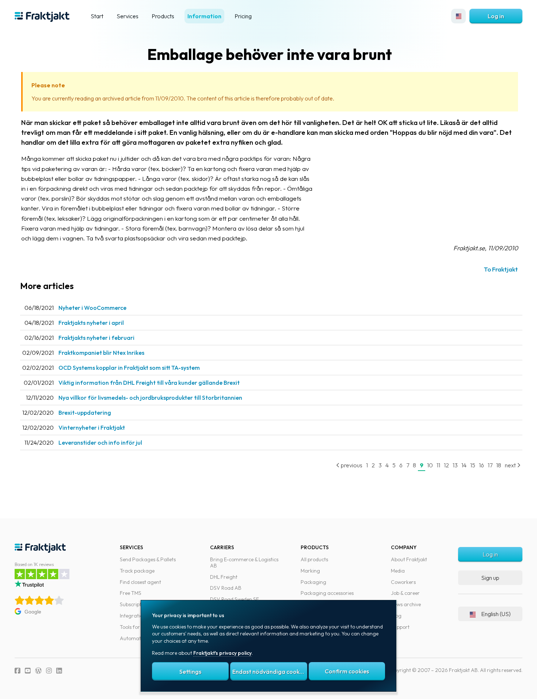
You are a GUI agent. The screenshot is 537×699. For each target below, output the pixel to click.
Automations (135, 638)
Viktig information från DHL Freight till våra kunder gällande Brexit (149, 382)
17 (490, 465)
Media (398, 570)
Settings (190, 671)
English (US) (496, 614)
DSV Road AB (225, 588)
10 (430, 465)
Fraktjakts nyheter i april (91, 322)
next (511, 465)
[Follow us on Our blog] (38, 670)
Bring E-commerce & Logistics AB (244, 562)
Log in (496, 16)
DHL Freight (223, 577)
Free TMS (130, 593)
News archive (406, 604)
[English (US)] (458, 16)
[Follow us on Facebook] (17, 670)
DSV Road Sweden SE (234, 599)
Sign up (490, 577)
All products (314, 559)
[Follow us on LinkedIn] (59, 670)
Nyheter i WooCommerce (92, 307)
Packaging (313, 582)
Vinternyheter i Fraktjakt (91, 427)
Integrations (134, 615)
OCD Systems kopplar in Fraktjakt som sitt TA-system (129, 367)
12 (446, 465)
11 (438, 465)
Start (97, 16)
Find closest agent (140, 582)
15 (472, 465)
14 (463, 465)
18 (498, 465)
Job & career (405, 593)
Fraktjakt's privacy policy (222, 653)
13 (455, 465)
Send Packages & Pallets (148, 559)
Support (400, 627)
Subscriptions (135, 604)
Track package (137, 570)
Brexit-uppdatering (84, 412)
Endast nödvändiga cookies (269, 671)
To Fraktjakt (501, 269)
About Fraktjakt (409, 559)
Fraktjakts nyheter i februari (96, 337)
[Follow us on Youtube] (28, 670)
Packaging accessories (327, 593)
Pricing (243, 16)
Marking (310, 570)
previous (351, 465)
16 (481, 465)
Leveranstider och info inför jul (100, 442)
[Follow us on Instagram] (49, 670)
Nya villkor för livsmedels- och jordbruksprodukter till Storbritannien (150, 397)
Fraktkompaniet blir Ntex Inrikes (101, 352)
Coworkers (403, 582)
